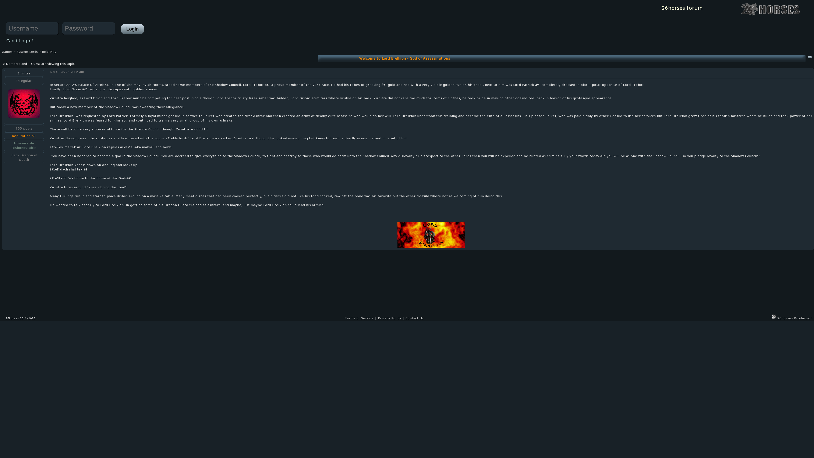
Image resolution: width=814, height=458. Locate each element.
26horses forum (682, 7)
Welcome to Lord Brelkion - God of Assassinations (404, 58)
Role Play (49, 52)
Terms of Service (359, 318)
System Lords (27, 52)
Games (7, 52)
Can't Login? (20, 40)
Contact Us (415, 318)
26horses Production (794, 318)
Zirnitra (24, 73)
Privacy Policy (389, 318)
